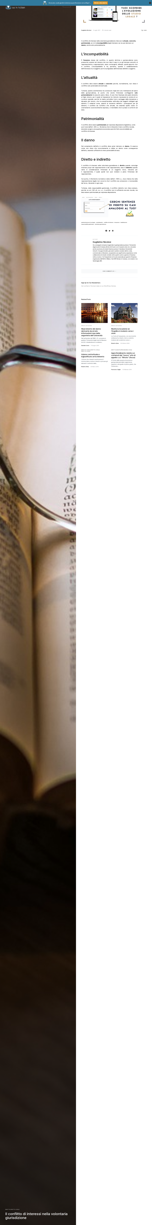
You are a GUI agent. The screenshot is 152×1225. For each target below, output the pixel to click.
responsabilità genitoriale (87, 224)
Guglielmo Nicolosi (102, 242)
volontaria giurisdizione (100, 224)
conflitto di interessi (108, 222)
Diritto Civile (15, 1209)
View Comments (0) (109, 271)
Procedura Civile (126, 349)
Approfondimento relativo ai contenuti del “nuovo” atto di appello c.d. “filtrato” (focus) (123, 355)
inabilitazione (123, 222)
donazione (117, 222)
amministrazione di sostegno (88, 222)
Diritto (7, 1209)
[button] (144, 30)
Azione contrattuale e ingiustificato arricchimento (92, 355)
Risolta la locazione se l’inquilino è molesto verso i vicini (122, 331)
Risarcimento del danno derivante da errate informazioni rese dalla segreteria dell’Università (91, 332)
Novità (118, 349)
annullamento (99, 222)
